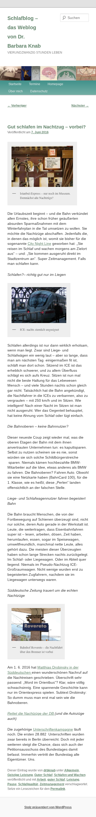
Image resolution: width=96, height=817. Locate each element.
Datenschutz (39, 91)
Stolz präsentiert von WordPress (48, 807)
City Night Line (39, 243)
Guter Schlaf (43, 775)
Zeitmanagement (52, 784)
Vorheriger (17, 105)
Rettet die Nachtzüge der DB (31, 713)
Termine (34, 84)
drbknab (50, 770)
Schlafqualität (28, 784)
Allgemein (71, 770)
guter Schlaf (56, 779)
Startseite (15, 84)
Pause (12, 784)
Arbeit (41, 779)
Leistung (73, 779)
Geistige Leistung (20, 775)
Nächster (80, 105)
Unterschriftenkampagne (53, 729)
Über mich (15, 91)
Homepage (55, 84)
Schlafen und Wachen (70, 775)
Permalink (57, 789)
